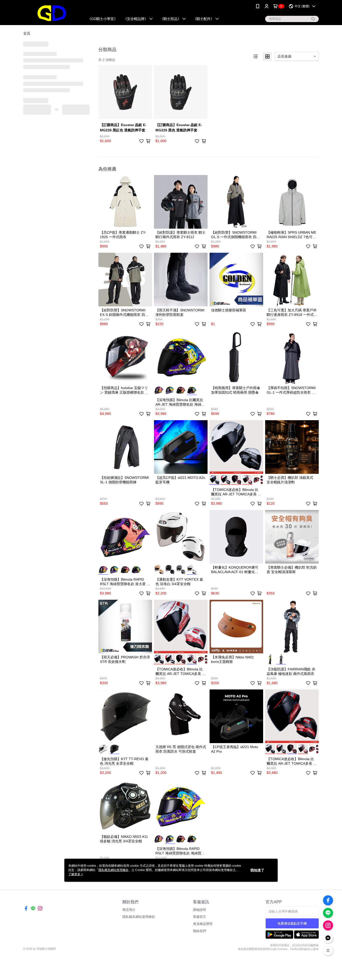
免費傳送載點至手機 (292, 923)
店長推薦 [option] (284, 56)
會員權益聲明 (203, 924)
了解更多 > (75, 874)
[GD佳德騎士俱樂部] (51, 13)
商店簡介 (128, 910)
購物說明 (199, 910)
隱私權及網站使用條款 (138, 917)
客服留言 (199, 917)
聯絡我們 (199, 931)
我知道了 (257, 870)
